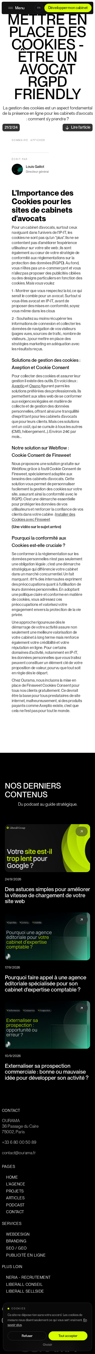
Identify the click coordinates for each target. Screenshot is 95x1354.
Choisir (47, 1344)
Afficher (37, 140)
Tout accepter (67, 1336)
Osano (35, 386)
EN (39, 7)
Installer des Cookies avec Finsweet (43, 517)
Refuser (27, 1336)
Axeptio (18, 386)
